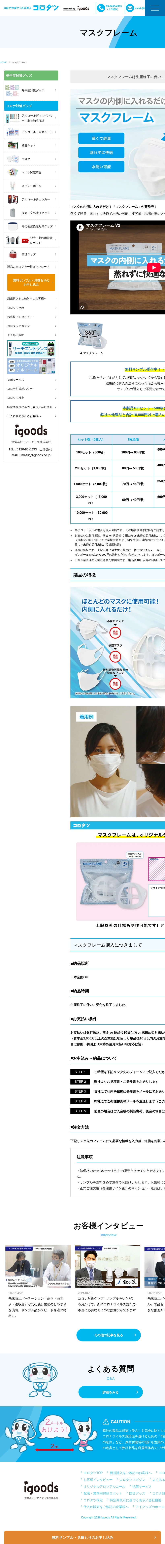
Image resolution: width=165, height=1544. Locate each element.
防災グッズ (29, 254)
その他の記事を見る (108, 1335)
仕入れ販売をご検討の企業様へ (106, 1506)
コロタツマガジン (18, 326)
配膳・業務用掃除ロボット (38, 240)
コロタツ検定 (15, 398)
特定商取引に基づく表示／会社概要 (29, 407)
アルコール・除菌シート (37, 132)
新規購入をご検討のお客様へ (131, 1472)
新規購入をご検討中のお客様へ (27, 298)
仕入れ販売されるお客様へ (24, 416)
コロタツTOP (93, 1472)
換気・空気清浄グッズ (36, 213)
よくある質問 (15, 335)
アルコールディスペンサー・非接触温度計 (37, 117)
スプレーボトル (31, 186)
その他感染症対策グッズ (37, 226)
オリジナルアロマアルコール (104, 1486)
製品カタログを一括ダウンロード (28, 266)
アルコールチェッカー (36, 199)
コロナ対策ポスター (20, 388)
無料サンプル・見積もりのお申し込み (82, 1537)
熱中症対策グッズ (33, 90)
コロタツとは (15, 308)
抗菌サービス (15, 379)
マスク (26, 159)
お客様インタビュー (20, 317)
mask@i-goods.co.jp (36, 455)
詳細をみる (111, 1392)
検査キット (29, 145)
